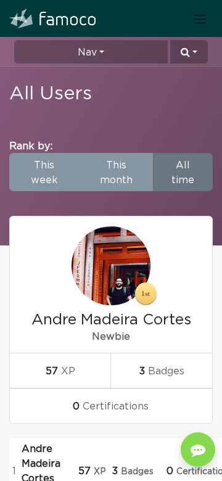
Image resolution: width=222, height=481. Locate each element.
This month (116, 172)
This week (44, 172)
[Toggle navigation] (200, 18)
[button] (189, 52)
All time (182, 172)
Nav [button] (87, 51)
